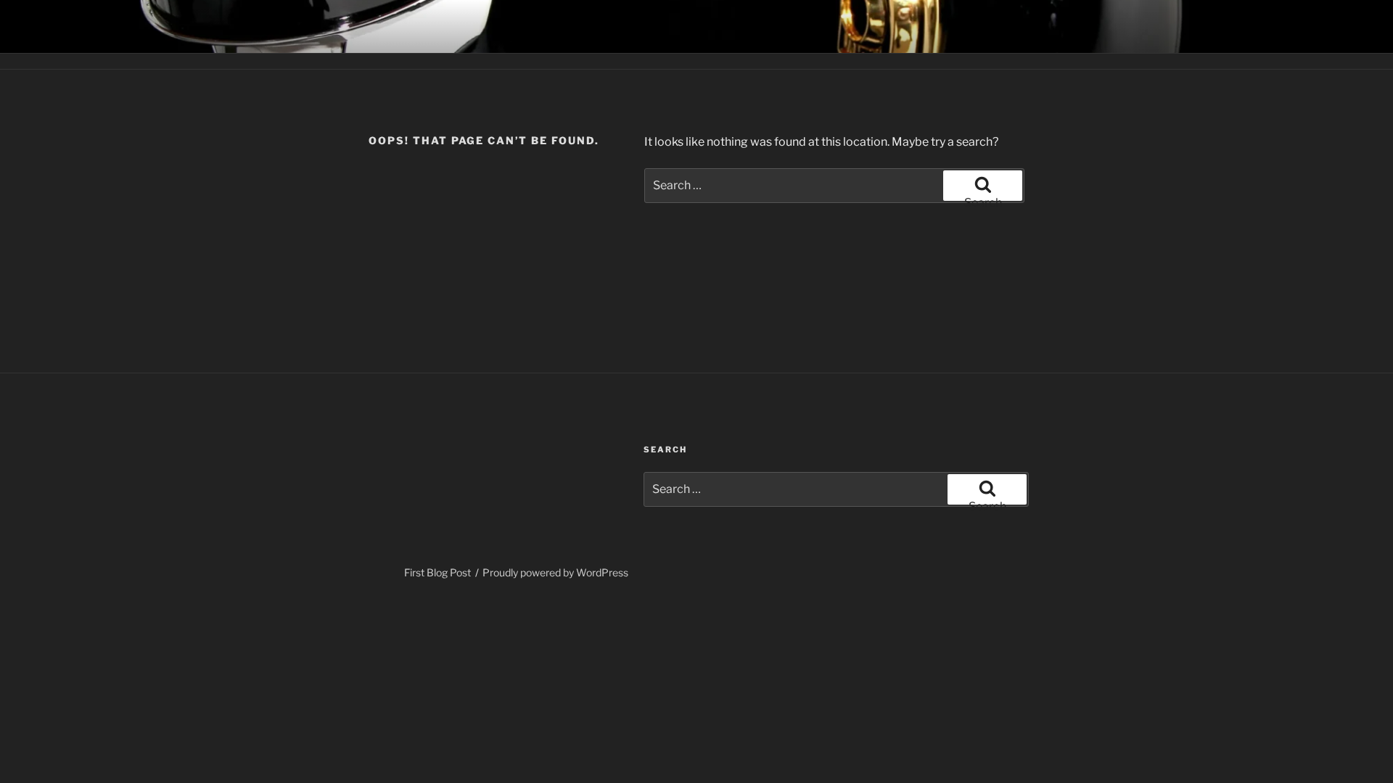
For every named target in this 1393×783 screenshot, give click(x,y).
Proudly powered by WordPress (555, 572)
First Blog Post (437, 572)
